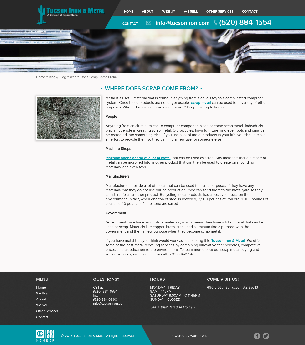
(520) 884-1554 (245, 22)
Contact (250, 11)
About (147, 11)
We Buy (168, 11)
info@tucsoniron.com (183, 23)
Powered (177, 336)
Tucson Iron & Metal (228, 240)
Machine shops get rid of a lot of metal (138, 158)
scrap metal (201, 103)
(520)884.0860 (105, 300)
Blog (52, 77)
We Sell (191, 11)
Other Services (220, 11)
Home (128, 11)
